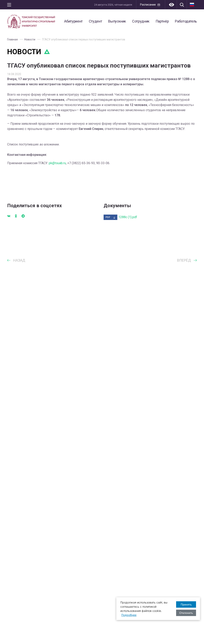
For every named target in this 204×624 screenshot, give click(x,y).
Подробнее (128, 615)
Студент (95, 21)
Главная (12, 39)
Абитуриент (73, 21)
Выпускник (117, 21)
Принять (186, 604)
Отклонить (186, 612)
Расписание (148, 4)
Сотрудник (140, 21)
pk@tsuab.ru (57, 163)
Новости (29, 39)
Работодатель (186, 21)
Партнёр (162, 21)
